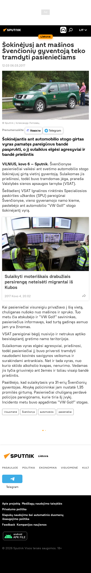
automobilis (47, 411)
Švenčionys (28, 411)
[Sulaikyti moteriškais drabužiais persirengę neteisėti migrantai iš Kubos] (45, 244)
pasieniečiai (65, 411)
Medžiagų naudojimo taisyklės (42, 503)
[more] (84, 295)
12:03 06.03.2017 (13, 65)
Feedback (8, 524)
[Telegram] (53, 130)
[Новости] (33, 130)
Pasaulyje (10, 467)
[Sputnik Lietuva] (12, 31)
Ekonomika (48, 467)
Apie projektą (11, 503)
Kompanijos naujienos (32, 524)
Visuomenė (10, 411)
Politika (28, 467)
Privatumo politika (14, 509)
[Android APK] (15, 536)
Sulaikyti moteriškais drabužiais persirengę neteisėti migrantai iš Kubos (39, 282)
